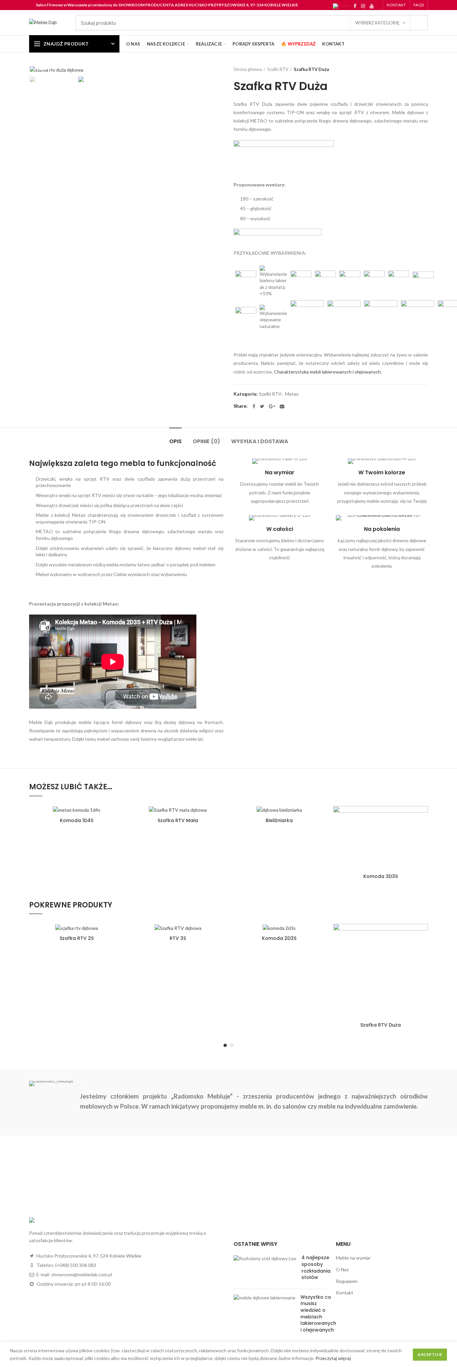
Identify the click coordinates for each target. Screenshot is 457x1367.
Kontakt (344, 1292)
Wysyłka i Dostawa (259, 441)
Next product (424, 69)
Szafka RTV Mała (178, 820)
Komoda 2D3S (279, 938)
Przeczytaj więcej (333, 1358)
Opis (175, 441)
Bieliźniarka (279, 820)
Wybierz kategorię (377, 22)
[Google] (272, 406)
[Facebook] (355, 6)
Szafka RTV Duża (380, 1025)
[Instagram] (363, 6)
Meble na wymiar (353, 1258)
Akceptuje (430, 1354)
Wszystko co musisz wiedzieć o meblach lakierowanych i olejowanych (318, 1313)
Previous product (411, 69)
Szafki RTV (277, 69)
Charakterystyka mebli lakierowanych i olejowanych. (328, 372)
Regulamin (347, 1281)
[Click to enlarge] (42, 62)
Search (418, 22)
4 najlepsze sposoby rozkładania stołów (316, 1267)
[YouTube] (371, 6)
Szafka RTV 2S (77, 938)
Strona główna (248, 69)
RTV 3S (178, 938)
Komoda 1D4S (76, 820)
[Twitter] (262, 406)
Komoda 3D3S (380, 876)
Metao (292, 394)
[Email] (282, 406)
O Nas (342, 1269)
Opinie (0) (206, 441)
